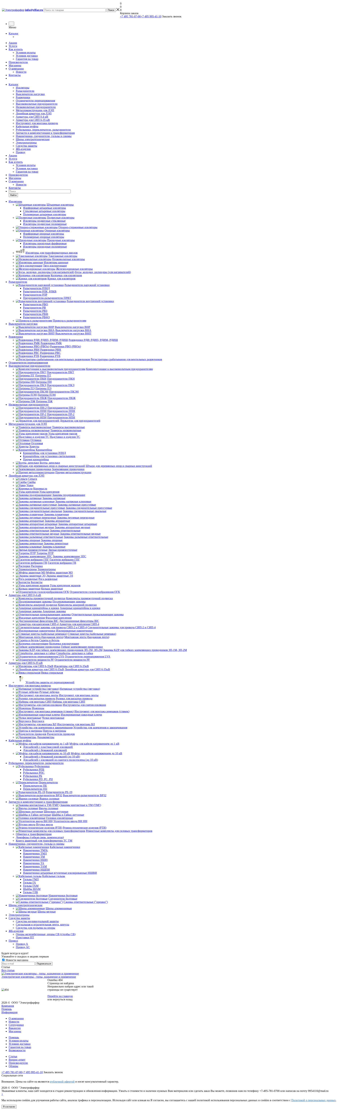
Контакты (15, 75)
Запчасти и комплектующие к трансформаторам (45, 132)
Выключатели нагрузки (30, 94)
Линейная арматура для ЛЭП (34, 113)
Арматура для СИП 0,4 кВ (32, 116)
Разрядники (23, 97)
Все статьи (8, 970)
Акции (13, 42)
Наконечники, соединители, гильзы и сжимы (44, 136)
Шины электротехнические (33, 139)
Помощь (6, 1009)
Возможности (17, 1050)
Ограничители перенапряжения (35, 100)
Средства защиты (26, 145)
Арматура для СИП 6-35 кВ (33, 119)
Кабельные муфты (27, 126)
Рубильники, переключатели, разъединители (43, 129)
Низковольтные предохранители (36, 107)
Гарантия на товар (27, 58)
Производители (18, 62)
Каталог (14, 33)
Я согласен (9, 1106)
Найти (13, 195)
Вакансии (15, 1028)
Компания (7, 1005)
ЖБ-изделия (23, 149)
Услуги (13, 46)
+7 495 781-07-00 (130, 16)
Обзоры (13, 1066)
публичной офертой (62, 1081)
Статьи (13, 1056)
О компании (16, 68)
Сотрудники (16, 1024)
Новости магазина (16, 960)
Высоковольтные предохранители (37, 103)
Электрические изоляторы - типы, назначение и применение (38, 976)
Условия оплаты (26, 52)
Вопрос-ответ (17, 1059)
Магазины (15, 65)
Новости (21, 71)
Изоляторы (22, 87)
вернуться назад (62, 999)
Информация (9, 1012)
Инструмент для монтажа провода (37, 123)
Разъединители (25, 90)
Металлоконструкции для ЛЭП (35, 110)
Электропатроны (26, 142)
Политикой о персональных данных (313, 1100)
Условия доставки (27, 55)
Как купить (16, 49)
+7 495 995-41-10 (151, 16)
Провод (20, 152)
